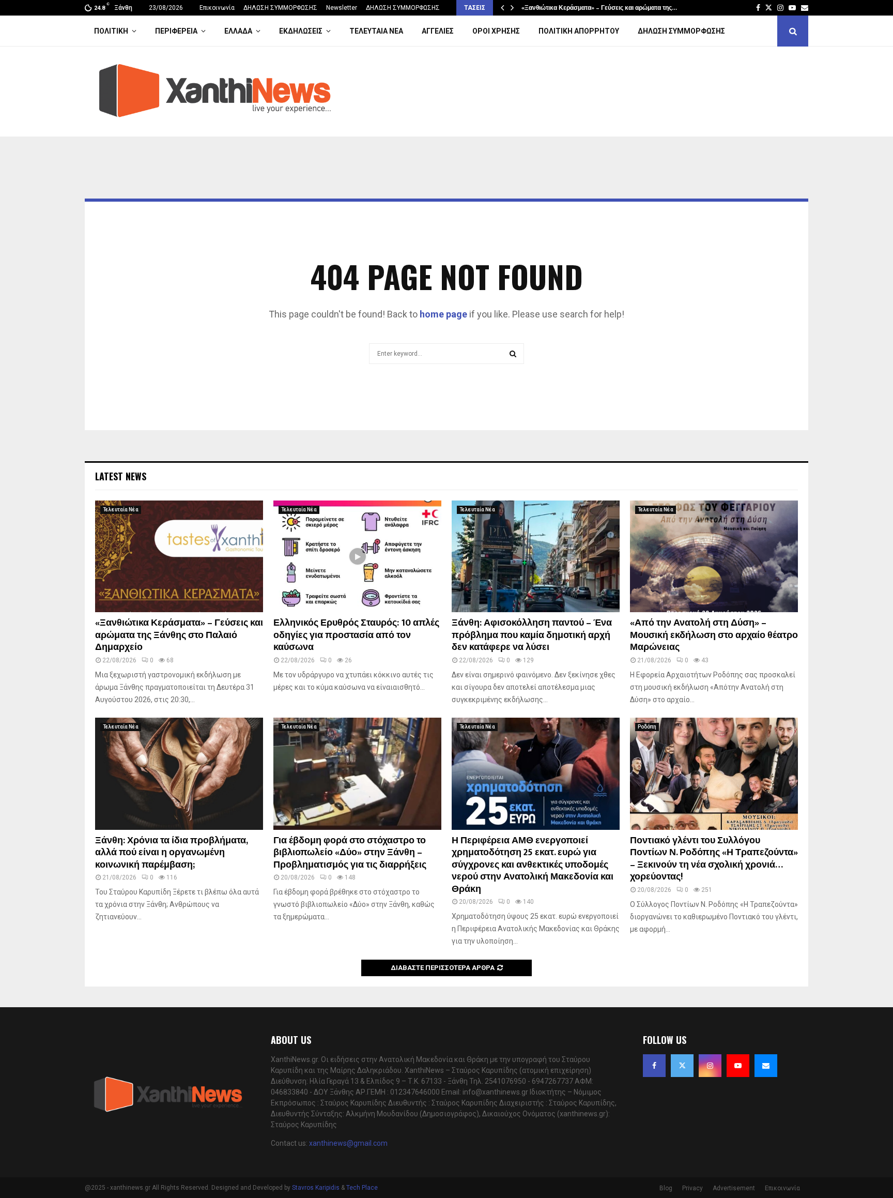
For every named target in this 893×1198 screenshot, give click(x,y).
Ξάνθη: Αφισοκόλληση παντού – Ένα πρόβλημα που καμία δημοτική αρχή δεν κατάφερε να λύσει (532, 635)
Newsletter (341, 7)
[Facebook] (654, 1065)
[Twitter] (682, 1065)
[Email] (766, 1065)
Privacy (692, 1188)
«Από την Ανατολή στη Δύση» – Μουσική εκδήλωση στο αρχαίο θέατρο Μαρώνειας (714, 635)
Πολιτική (111, 31)
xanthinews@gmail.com (348, 1143)
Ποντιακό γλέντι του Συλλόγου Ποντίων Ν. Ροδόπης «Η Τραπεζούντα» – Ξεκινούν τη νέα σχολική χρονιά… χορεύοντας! (714, 859)
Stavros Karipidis (316, 1187)
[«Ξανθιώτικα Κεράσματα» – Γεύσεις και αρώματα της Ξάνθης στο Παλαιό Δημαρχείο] (179, 557)
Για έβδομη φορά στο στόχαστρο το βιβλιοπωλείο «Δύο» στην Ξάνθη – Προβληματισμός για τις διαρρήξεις (349, 853)
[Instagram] (710, 1065)
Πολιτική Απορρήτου (578, 31)
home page (443, 314)
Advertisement (734, 1188)
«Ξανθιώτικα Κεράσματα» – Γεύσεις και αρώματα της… (599, 8)
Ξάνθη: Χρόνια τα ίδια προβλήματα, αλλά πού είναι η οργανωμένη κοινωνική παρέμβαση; (171, 853)
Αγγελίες (438, 31)
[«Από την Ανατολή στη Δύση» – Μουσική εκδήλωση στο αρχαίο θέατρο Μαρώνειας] (714, 557)
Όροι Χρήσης (496, 31)
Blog (665, 1188)
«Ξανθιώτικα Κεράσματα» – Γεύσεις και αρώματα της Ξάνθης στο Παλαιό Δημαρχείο (179, 635)
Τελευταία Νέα (376, 31)
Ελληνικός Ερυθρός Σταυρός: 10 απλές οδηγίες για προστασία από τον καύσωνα (356, 635)
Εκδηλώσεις (300, 31)
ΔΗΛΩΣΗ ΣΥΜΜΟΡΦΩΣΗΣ (280, 7)
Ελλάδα (238, 31)
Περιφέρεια (176, 31)
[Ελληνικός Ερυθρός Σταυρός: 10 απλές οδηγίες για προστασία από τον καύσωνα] (357, 557)
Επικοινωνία (217, 7)
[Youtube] (738, 1065)
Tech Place (362, 1187)
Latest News (120, 476)
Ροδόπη (647, 727)
